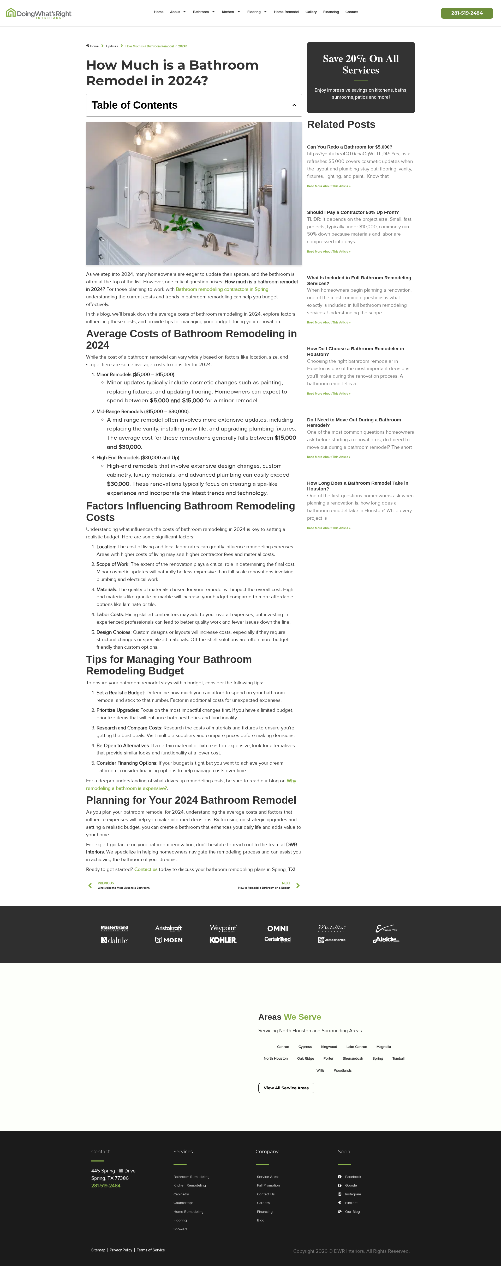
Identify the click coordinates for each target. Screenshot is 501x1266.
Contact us (146, 869)
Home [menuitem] (159, 12)
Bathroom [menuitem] (201, 12)
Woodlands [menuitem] (343, 1070)
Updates (112, 46)
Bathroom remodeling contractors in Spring (222, 289)
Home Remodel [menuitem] (286, 12)
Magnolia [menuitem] (384, 1046)
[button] (294, 105)
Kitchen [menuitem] (228, 12)
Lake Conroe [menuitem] (357, 1046)
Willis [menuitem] (321, 1070)
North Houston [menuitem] (276, 1058)
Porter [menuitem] (328, 1058)
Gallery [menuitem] (311, 12)
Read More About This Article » (328, 186)
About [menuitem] (175, 12)
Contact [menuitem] (351, 12)
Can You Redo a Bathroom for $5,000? (349, 147)
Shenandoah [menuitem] (353, 1058)
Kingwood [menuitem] (329, 1046)
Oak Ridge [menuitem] (305, 1058)
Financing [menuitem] (331, 12)
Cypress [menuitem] (305, 1046)
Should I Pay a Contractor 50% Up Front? (353, 212)
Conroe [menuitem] (283, 1046)
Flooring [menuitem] (254, 12)
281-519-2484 (106, 1186)
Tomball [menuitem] (398, 1058)
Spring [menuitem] (378, 1058)
